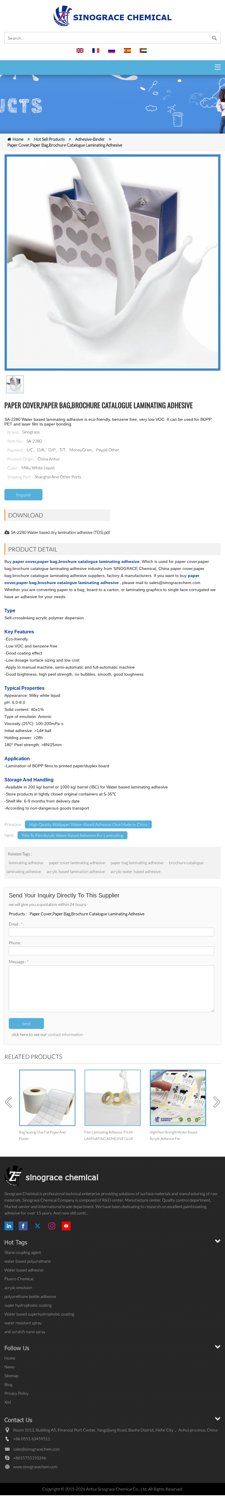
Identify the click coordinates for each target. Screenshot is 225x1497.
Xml (7, 1402)
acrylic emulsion (18, 1287)
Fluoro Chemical (18, 1278)
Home (18, 139)
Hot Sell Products (49, 139)
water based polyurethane (27, 1261)
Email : (16, 923)
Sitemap (11, 1375)
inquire (23, 494)
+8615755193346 (29, 1457)
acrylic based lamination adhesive (76, 871)
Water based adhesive (23, 1269)
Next (215, 1102)
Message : (19, 961)
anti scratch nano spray (24, 1331)
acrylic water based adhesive (135, 871)
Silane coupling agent (22, 1252)
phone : (15, 942)
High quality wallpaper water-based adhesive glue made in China (88, 824)
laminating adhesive (26, 862)
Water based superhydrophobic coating (39, 1313)
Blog (8, 1384)
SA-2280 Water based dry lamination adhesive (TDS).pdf (60, 532)
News (9, 1366)
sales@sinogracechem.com (36, 1448)
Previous (10, 1102)
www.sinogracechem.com (35, 1466)
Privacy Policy (16, 1393)
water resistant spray (23, 1322)
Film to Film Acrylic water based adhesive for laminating (72, 835)
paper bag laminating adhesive (137, 862)
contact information (65, 1034)
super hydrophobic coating (28, 1305)
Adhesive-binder (90, 139)
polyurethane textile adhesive (30, 1296)
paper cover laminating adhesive (77, 862)
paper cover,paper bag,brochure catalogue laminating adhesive (64, 144)
